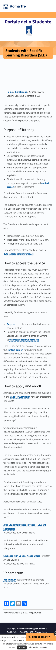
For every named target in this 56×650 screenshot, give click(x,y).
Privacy (37, 632)
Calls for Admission (20, 396)
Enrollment (21, 92)
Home (10, 92)
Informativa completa (38, 647)
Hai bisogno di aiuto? (39, 636)
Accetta (22, 647)
